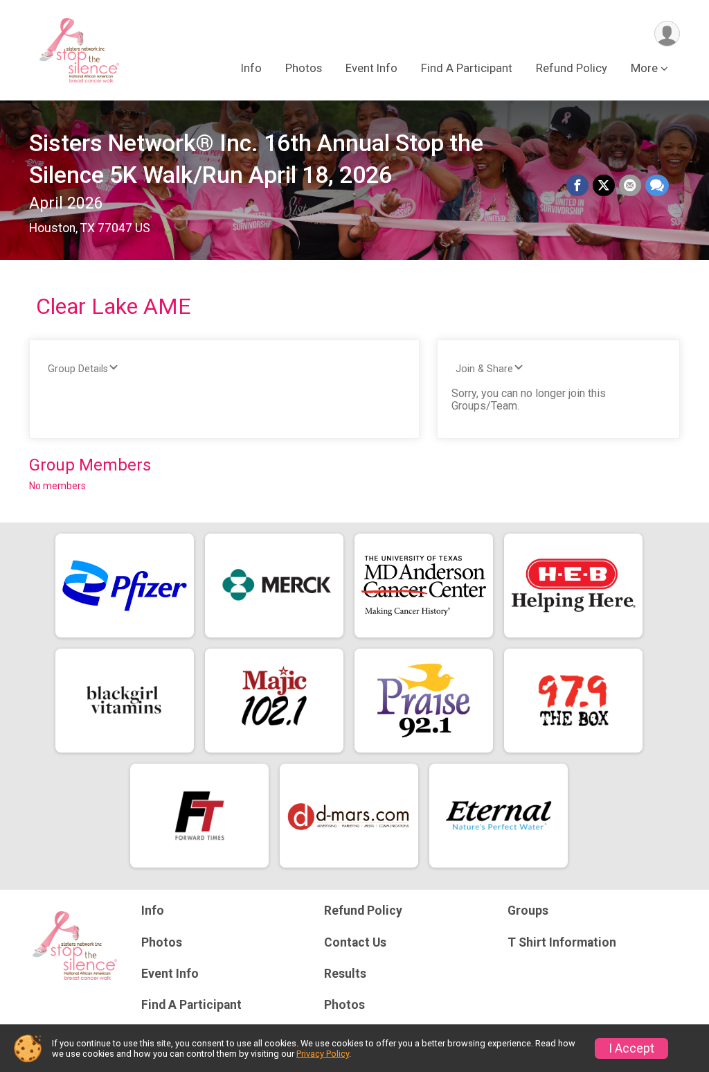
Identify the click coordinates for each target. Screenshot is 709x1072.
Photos (303, 68)
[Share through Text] (657, 186)
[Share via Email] (630, 186)
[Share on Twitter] (604, 186)
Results (345, 974)
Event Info (371, 68)
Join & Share (484, 369)
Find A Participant (466, 68)
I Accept (631, 1048)
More (644, 68)
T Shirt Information (562, 942)
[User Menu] (667, 33)
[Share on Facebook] (577, 186)
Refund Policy (571, 68)
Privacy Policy (322, 1053)
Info (251, 68)
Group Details (78, 369)
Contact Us (355, 942)
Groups (528, 910)
